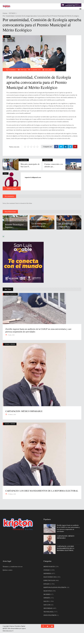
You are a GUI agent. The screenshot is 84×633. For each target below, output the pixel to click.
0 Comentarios (12, 69)
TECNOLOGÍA (48, 612)
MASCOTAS (13, 294)
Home (5, 13)
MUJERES (47, 594)
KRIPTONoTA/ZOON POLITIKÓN (55, 587)
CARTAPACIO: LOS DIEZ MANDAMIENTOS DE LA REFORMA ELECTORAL (41, 490)
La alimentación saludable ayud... (39, 224)
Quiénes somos (7, 570)
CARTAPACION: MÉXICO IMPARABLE (24, 411)
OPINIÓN (12, 344)
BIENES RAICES (49, 566)
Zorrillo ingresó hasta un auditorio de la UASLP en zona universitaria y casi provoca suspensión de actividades (38, 330)
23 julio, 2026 (11, 335)
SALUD (46, 601)
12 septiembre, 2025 (35, 69)
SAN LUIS (47, 605)
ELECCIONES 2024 (50, 577)
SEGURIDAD (48, 608)
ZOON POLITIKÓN (50, 615)
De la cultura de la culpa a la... (66, 225)
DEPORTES (47, 573)
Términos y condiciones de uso (13, 566)
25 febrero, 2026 (11, 414)
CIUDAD (7, 294)
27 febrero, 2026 (11, 494)
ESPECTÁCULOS (49, 580)
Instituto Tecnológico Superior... (14, 226)
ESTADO (12, 13)
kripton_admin (48, 69)
